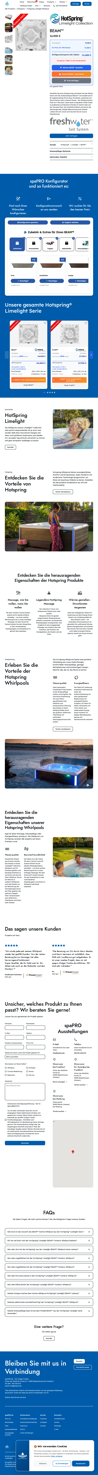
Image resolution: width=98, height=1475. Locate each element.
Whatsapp (57, 1426)
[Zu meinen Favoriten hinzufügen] (45, 322)
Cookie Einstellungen (26, 1433)
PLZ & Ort (29, 1043)
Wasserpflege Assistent (9, 1434)
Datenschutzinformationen (28, 1422)
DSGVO (22, 1429)
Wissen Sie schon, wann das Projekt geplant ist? (22, 1053)
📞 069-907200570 (60, 6)
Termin (87, 4)
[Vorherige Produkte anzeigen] (7, 355)
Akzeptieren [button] (80, 1463)
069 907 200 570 (80, 1053)
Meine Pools (32, 1)
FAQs (6, 1426)
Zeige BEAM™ (29, 385)
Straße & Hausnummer (13, 1043)
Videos (41, 2)
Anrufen (79, 1361)
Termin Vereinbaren (63, 492)
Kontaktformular (82, 1367)
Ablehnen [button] (42, 1463)
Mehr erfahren (56, 1456)
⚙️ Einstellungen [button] (61, 1463)
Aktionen (47, 6)
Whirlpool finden (26, 6)
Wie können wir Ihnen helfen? (16, 1064)
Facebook (43, 1419)
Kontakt (10, 447)
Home (22, 2)
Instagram (43, 1422)
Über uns (8, 1419)
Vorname (8, 1024)
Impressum (23, 1426)
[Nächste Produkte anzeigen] (91, 355)
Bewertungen (9, 1422)
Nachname (30, 1024)
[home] (7, 3)
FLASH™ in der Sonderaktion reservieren (67, 380)
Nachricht (8, 1081)
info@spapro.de (59, 1053)
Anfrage (75, 4)
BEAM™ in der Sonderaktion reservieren (28, 380)
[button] (52, 2)
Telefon (29, 1033)
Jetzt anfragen (71, 136)
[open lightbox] (30, 35)
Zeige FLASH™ (69, 385)
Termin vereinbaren (62, 729)
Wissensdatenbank (11, 1429)
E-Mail (7, 1033)
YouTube (43, 1426)
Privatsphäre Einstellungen (28, 1419)
